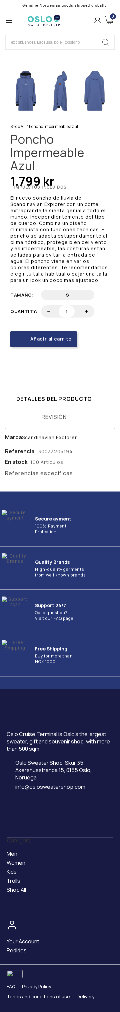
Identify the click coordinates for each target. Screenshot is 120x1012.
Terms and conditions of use (38, 996)
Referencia (20, 451)
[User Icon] (97, 20)
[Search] (105, 42)
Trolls (13, 880)
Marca (13, 437)
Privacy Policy (36, 986)
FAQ (11, 986)
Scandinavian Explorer (49, 437)
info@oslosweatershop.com (50, 787)
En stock (16, 462)
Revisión (54, 417)
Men (12, 853)
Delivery (85, 996)
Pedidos (17, 950)
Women (16, 862)
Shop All (18, 126)
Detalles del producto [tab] (54, 399)
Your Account (23, 941)
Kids (12, 871)
